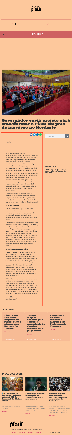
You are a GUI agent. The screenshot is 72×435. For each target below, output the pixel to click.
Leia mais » (48, 177)
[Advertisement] (36, 54)
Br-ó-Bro (18, 24)
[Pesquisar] (67, 136)
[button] (31, 134)
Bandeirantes (26, 24)
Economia (22, 432)
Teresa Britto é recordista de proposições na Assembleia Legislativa (55, 170)
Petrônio (12, 24)
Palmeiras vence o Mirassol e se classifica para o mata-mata (35, 396)
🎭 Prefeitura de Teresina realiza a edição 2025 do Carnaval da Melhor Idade (12, 397)
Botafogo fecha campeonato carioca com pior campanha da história (58, 397)
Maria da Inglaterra (57, 24)
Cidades (30, 432)
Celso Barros (35, 24)
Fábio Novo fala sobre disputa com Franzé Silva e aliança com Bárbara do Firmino (12, 322)
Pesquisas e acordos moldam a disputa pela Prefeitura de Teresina (58, 320)
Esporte (38, 432)
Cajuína (48, 24)
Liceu (42, 24)
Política (37, 34)
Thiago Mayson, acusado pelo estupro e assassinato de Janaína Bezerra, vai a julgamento (36, 323)
